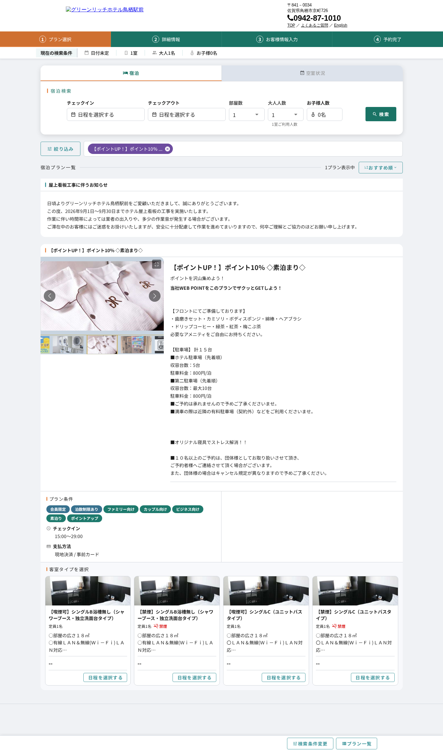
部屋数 (236, 103)
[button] (106, 114)
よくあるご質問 (314, 25)
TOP (291, 25)
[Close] (167, 149)
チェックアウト (164, 103)
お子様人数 (318, 103)
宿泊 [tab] (134, 73)
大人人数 (277, 103)
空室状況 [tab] (315, 73)
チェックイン (80, 103)
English (340, 25)
